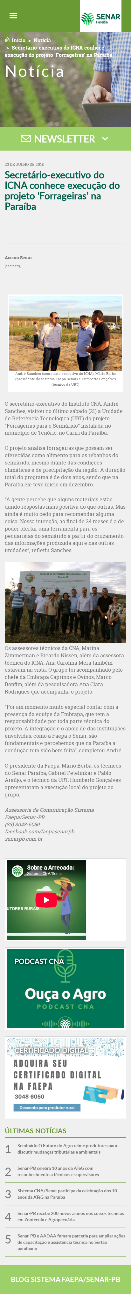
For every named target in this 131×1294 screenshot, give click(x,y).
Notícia (42, 40)
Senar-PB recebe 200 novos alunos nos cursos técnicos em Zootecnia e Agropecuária (70, 1216)
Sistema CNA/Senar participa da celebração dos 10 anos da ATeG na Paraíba (67, 1194)
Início (18, 40)
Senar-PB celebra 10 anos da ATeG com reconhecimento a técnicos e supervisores (58, 1171)
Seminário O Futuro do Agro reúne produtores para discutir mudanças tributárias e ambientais (67, 1148)
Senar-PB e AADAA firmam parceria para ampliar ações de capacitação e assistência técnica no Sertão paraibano (71, 1242)
